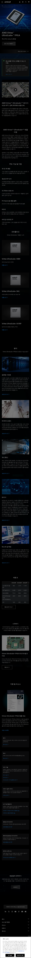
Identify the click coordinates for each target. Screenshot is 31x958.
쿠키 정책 (7, 952)
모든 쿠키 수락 (20, 955)
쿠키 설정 (10, 955)
